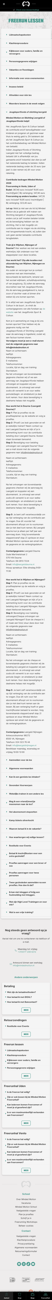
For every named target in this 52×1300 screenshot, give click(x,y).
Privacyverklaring (26, 1243)
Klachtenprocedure (16, 1055)
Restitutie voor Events (18, 1026)
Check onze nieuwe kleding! (27, 10)
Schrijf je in (26, 1218)
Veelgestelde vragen (26, 1210)
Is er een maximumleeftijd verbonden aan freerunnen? (25, 1113)
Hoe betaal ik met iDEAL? (19, 997)
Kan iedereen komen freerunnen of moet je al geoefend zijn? (24, 1106)
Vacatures (26, 1203)
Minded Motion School (26, 1206)
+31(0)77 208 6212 (27, 951)
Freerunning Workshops (26, 1222)
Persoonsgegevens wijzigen (21, 1067)
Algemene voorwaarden (26, 1247)
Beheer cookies (26, 1225)
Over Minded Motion (26, 1199)
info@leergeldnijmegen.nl (24, 745)
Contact (26, 1255)
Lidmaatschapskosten (18, 1050)
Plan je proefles (26, 1214)
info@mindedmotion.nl (23, 965)
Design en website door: (18, 1291)
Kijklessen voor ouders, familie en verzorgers (24, 1061)
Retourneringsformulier (26, 1251)
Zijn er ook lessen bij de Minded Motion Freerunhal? (26, 1098)
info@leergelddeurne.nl (23, 564)
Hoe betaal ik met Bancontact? (22, 1002)
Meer (26, 1010)
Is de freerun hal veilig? (18, 1092)
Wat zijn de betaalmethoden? (21, 992)
